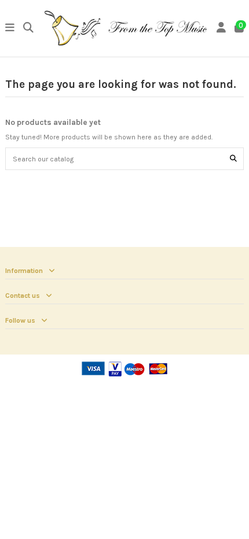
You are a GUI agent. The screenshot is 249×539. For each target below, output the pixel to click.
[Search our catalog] (233, 158)
